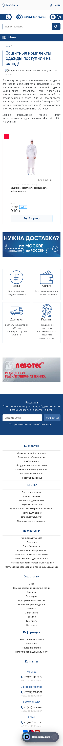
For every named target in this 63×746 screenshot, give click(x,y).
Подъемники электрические (31, 521)
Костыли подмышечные (31, 500)
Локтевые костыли (31, 492)
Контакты (31, 625)
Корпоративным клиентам (31, 600)
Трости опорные (31, 496)
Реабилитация (31, 461)
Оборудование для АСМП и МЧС (31, 465)
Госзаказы (31, 608)
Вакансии (31, 592)
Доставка (31, 542)
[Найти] (56, 26)
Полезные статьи (32, 647)
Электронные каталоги (31, 639)
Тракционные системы (31, 473)
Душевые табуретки (31, 517)
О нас (31, 583)
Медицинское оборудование (31, 453)
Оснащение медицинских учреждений (31, 588)
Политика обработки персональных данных (31, 562)
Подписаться (52, 417)
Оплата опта (31, 612)
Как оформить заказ (31, 538)
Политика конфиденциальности (31, 558)
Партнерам (31, 596)
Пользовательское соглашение (31, 554)
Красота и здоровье (31, 478)
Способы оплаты (31, 546)
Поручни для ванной (31, 513)
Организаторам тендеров (31, 604)
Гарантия (31, 616)
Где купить (31, 621)
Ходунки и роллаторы (31, 504)
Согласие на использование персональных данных (31, 567)
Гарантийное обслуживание (31, 550)
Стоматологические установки (31, 469)
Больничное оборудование (32, 457)
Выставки (31, 643)
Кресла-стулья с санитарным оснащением (31, 508)
